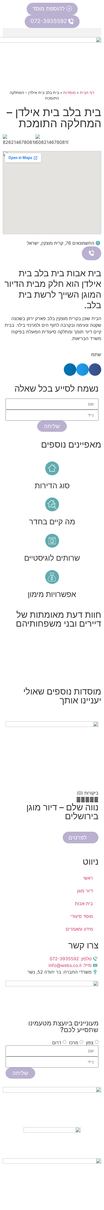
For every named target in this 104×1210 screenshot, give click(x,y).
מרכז (73, 1042)
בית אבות (84, 903)
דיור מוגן (85, 891)
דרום (56, 1042)
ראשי (88, 878)
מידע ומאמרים (79, 929)
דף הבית (87, 92)
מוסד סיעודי (81, 916)
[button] (52, 32)
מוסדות (69, 92)
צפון (89, 1042)
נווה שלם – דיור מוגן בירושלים (62, 811)
